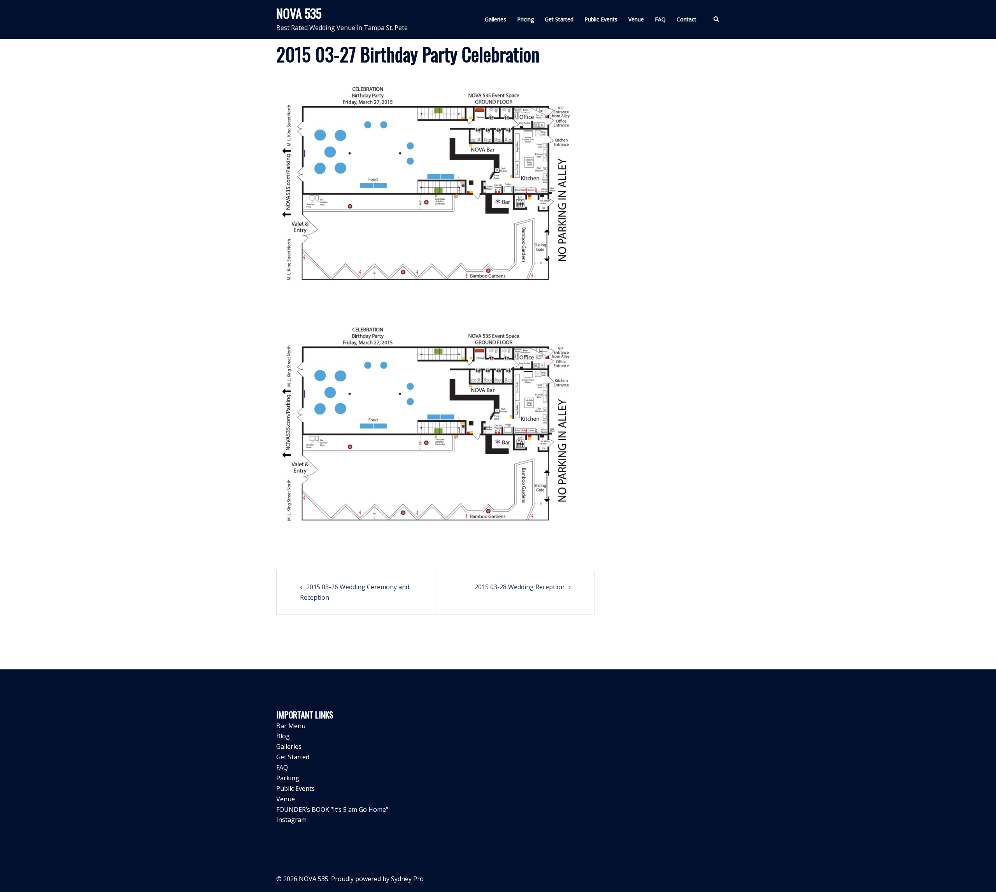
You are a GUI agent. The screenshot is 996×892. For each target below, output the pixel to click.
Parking (287, 778)
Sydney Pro (407, 878)
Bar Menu (290, 726)
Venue (636, 19)
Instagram (291, 819)
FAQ (660, 19)
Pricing (525, 19)
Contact (686, 19)
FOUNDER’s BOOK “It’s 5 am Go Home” (332, 809)
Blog (283, 736)
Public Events (600, 19)
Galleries (495, 19)
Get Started (559, 19)
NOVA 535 (298, 13)
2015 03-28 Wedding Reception (520, 587)
